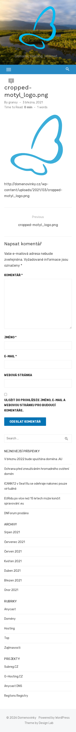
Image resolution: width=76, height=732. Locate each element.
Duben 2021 (12, 571)
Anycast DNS (13, 686)
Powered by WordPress (54, 718)
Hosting (9, 628)
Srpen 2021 (12, 532)
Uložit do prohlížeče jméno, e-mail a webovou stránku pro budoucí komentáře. (34, 405)
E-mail (10, 356)
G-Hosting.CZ (13, 676)
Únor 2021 (11, 590)
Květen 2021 (13, 561)
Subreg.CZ (11, 667)
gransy (13, 102)
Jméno (10, 337)
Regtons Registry (16, 696)
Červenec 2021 (14, 542)
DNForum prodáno (16, 513)
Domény (10, 619)
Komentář (13, 275)
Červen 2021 (13, 551)
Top (6, 638)
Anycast (10, 609)
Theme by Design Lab (38, 723)
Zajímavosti (12, 648)
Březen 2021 (13, 580)
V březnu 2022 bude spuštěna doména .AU (33, 459)
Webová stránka (18, 375)
